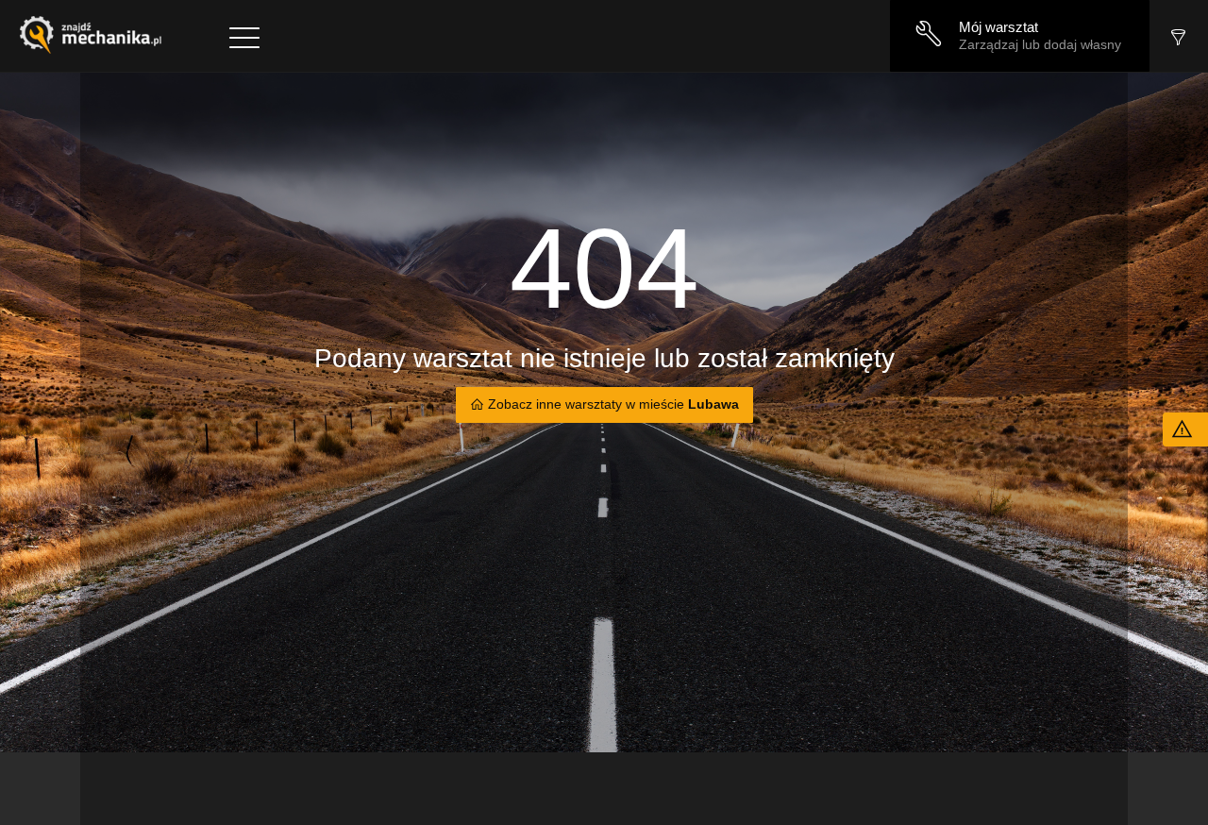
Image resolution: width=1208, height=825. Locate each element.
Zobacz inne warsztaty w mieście (611, 404)
